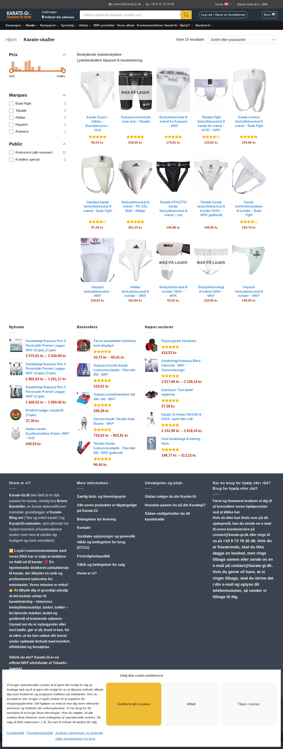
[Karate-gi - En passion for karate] (19, 14)
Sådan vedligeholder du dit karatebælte (167, 516)
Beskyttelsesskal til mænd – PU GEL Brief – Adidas (135, 206)
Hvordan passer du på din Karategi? (175, 505)
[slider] (11, 71)
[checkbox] (37, 103)
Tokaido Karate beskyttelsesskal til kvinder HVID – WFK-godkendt (211, 208)
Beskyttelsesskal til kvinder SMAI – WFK (173, 291)
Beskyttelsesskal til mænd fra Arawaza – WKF (173, 121)
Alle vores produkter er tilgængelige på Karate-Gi (107, 508)
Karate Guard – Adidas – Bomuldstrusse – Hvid (97, 123)
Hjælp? (185, 25)
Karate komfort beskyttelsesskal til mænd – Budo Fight (249, 121)
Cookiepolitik (15, 733)
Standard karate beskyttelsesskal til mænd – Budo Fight (97, 206)
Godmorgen (58, 14)
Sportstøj (67, 25)
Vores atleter (126, 25)
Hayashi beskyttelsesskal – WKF (97, 291)
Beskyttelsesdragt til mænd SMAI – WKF (211, 291)
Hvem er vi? (87, 573)
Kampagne (13, 25)
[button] (269, 14)
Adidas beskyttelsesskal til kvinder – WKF (135, 291)
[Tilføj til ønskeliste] (108, 74)
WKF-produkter (104, 25)
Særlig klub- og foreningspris (101, 496)
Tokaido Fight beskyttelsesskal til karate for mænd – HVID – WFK (211, 123)
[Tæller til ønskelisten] (254, 14)
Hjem (11, 39)
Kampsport (47, 25)
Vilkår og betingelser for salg (101, 565)
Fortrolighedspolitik (40, 733)
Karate (30, 25)
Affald (191, 704)
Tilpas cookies (249, 704)
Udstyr (83, 25)
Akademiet (202, 25)
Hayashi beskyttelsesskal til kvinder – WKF (249, 291)
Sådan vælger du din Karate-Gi (170, 496)
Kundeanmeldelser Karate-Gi (157, 25)
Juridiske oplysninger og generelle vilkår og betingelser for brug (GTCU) (106, 541)
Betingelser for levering (96, 519)
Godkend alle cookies (133, 704)
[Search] (186, 14)
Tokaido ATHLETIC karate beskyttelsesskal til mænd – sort (173, 208)
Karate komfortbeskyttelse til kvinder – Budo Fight (249, 208)
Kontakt (83, 528)
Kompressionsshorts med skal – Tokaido (136, 119)
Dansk (219, 4)
